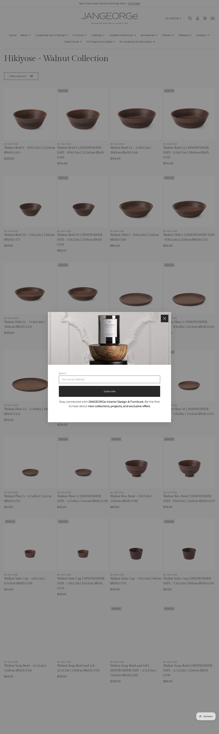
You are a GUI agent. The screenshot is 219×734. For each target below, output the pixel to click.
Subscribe (109, 391)
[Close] (164, 318)
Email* (62, 373)
